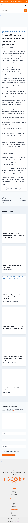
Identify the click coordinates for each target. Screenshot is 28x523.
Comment (5, 415)
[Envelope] (14, 482)
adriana (4, 47)
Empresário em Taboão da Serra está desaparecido (20, 197)
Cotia (3, 28)
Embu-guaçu (10, 30)
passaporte (15, 188)
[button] (25, 5)
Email (4, 440)
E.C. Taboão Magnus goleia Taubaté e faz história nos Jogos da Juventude (13, 297)
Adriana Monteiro (7, 301)
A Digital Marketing (17, 521)
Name (4, 433)
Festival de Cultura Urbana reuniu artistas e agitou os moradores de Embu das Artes (13, 235)
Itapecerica (16, 30)
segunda (22, 188)
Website (5, 446)
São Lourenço (5, 31)
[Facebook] (4, 479)
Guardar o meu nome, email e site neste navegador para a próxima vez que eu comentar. (14, 450)
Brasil (4, 188)
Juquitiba (22, 30)
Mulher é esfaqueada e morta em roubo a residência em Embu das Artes (13, 358)
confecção (9, 188)
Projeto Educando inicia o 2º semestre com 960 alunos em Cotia (6, 198)
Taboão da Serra (13, 31)
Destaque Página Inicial (16, 28)
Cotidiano (7, 28)
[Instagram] (16, 479)
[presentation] (14, 222)
